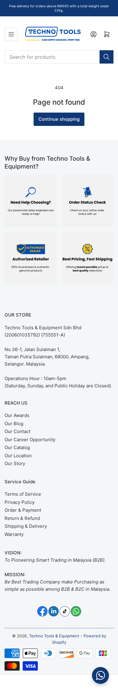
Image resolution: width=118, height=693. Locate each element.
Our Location (18, 455)
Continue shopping (59, 119)
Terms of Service (23, 494)
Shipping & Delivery (26, 526)
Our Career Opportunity (30, 439)
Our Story (15, 463)
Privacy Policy (19, 502)
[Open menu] (11, 34)
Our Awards (17, 415)
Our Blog (14, 423)
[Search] (106, 57)
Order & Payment (23, 510)
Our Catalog (17, 447)
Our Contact (17, 431)
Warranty (14, 534)
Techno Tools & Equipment (54, 635)
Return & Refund (22, 518)
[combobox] (59, 57)
